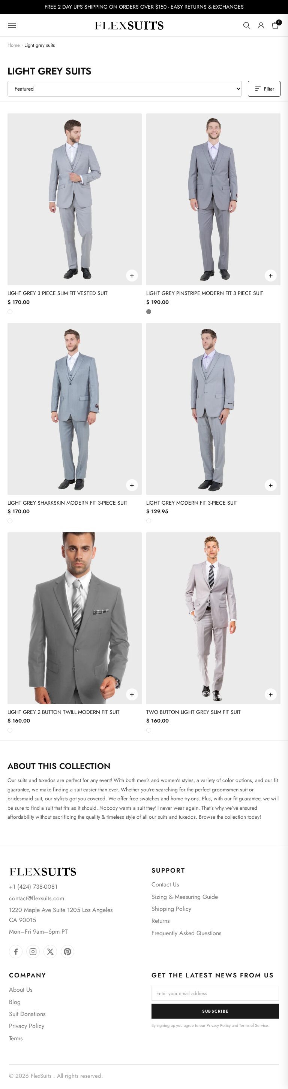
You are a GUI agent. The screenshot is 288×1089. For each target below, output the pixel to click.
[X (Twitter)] (50, 951)
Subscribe (215, 1011)
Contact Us (165, 884)
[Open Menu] (12, 25)
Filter (269, 88)
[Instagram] (33, 951)
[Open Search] (247, 25)
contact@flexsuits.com (36, 898)
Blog (15, 1002)
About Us (20, 989)
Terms (15, 1038)
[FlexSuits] (42, 871)
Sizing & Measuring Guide (185, 896)
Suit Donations (27, 1014)
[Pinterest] (67, 951)
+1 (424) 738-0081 (33, 886)
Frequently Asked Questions (186, 933)
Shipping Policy (171, 908)
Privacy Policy (26, 1026)
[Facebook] (15, 951)
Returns (161, 920)
